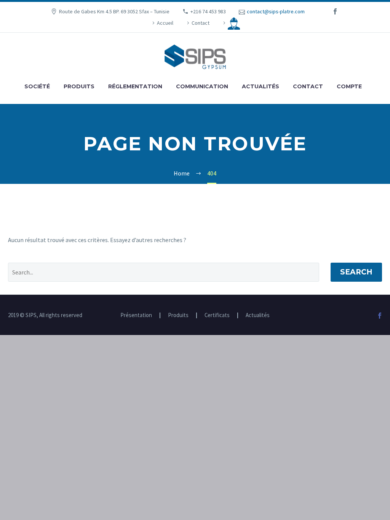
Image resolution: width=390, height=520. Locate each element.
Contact (200, 22)
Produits (79, 86)
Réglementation (135, 86)
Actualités (260, 86)
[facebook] (335, 11)
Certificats (217, 315)
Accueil (165, 22)
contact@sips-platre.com (276, 11)
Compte (349, 86)
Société (37, 86)
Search (356, 272)
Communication (202, 86)
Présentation (136, 315)
